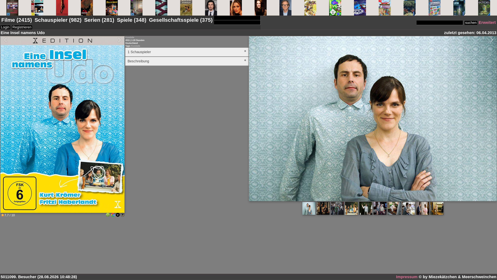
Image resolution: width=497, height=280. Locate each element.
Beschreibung (138, 61)
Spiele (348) (131, 20)
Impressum (407, 277)
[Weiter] (493, 40)
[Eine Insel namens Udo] (62, 212)
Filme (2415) (16, 20)
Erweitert (487, 22)
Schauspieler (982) (58, 20)
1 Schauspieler (139, 52)
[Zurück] (253, 40)
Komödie (129, 37)
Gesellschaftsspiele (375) (181, 20)
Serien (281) (99, 20)
